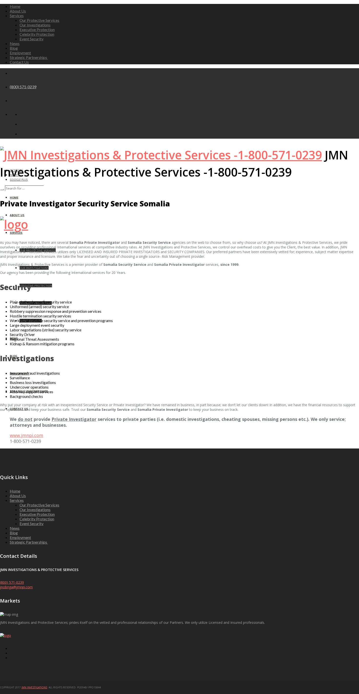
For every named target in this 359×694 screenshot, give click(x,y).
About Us (18, 11)
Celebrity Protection (37, 34)
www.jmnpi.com (26, 435)
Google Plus (19, 179)
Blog (14, 48)
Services (17, 15)
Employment (20, 52)
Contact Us (19, 62)
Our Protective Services (39, 20)
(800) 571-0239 (23, 86)
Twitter (15, 175)
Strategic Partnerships (29, 57)
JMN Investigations (34, 687)
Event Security (31, 38)
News (15, 43)
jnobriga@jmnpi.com (16, 587)
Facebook (16, 170)
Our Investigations (35, 24)
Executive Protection (37, 29)
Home (15, 6)
